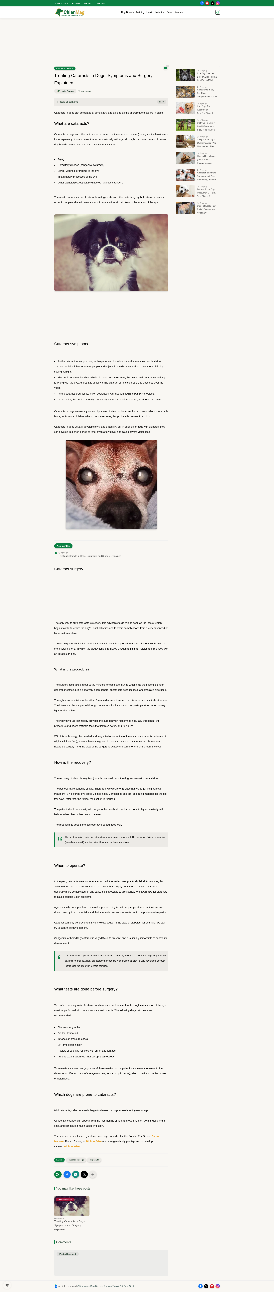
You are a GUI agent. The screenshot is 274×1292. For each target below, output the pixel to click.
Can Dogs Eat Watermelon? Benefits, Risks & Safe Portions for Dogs (205, 110)
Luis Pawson (68, 91)
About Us (75, 3)
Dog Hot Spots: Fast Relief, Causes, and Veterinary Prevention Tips (206, 210)
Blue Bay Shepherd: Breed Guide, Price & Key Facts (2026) (207, 76)
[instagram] (218, 3)
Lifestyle (178, 12)
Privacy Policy (61, 3)
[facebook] (202, 3)
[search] (217, 12)
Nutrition (159, 12)
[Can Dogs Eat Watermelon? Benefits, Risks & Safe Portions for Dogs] (185, 108)
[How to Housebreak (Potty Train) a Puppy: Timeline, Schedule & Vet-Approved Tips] (185, 158)
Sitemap (87, 3)
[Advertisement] (137, 44)
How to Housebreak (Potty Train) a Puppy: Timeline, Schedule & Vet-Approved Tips (206, 160)
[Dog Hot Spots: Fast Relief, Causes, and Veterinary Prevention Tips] (185, 208)
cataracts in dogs (64, 68)
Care (169, 12)
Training (140, 12)
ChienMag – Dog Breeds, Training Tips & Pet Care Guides (106, 1286)
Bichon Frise (94, 1141)
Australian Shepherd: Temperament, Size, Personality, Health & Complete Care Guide (206, 176)
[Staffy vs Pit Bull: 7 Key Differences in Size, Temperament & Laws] (185, 125)
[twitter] (212, 3)
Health (149, 12)
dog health (94, 1160)
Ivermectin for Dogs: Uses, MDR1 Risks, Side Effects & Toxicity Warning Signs (206, 193)
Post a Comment (67, 1254)
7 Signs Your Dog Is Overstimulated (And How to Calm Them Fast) (206, 143)
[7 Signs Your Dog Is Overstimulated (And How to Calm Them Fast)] (185, 141)
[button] (67, 1174)
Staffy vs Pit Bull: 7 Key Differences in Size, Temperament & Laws (206, 127)
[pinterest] (207, 3)
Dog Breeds (127, 12)
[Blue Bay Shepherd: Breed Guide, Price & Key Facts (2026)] (185, 75)
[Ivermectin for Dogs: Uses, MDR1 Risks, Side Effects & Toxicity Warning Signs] (185, 191)
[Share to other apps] (92, 1174)
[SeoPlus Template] (56, 1286)
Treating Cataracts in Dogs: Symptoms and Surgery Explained (90, 556)
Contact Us (100, 3)
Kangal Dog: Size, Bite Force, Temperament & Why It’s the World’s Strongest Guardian (207, 93)
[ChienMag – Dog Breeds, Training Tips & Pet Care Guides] (70, 12)
